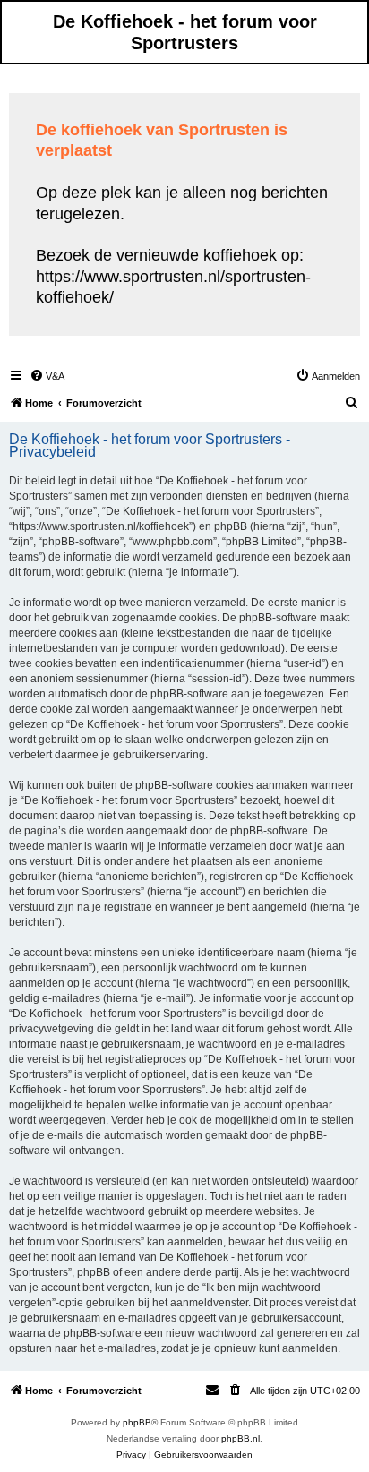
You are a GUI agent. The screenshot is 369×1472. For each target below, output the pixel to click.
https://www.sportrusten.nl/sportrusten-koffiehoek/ (173, 287)
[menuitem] (47, 376)
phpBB (137, 1422)
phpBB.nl (240, 1438)
